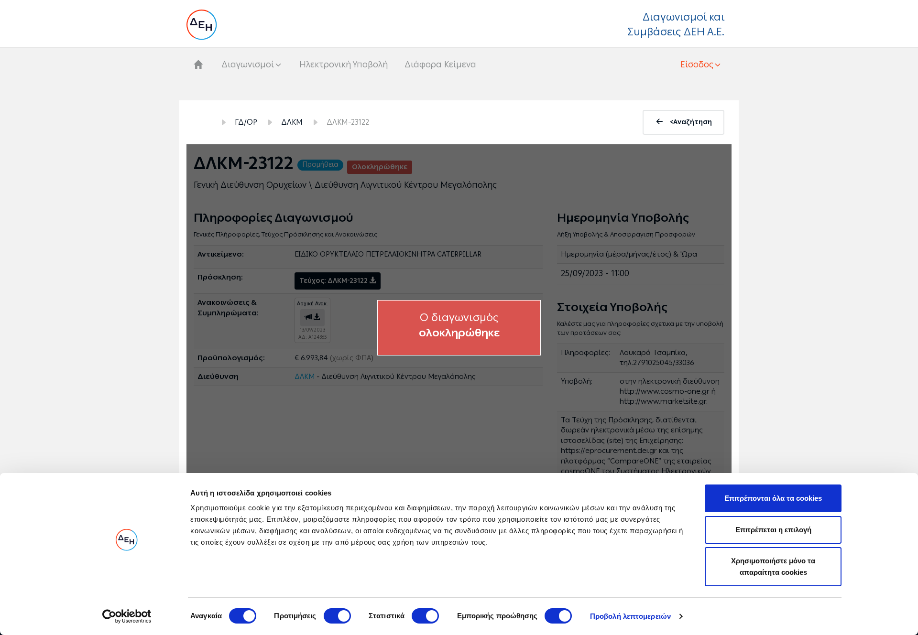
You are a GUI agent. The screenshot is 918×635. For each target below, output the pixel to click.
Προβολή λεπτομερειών (630, 616)
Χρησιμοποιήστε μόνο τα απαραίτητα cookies (773, 566)
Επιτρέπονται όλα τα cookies (773, 498)
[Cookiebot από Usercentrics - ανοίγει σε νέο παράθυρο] (127, 616)
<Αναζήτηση (691, 122)
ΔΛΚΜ (292, 122)
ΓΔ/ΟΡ (246, 122)
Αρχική (202, 122)
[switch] (337, 616)
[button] (701, 64)
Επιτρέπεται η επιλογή (773, 530)
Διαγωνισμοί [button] (247, 64)
